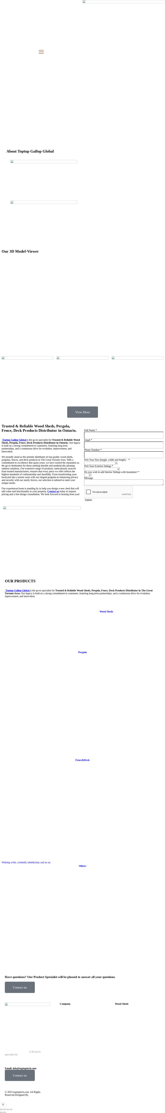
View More (82, 412)
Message (88, 478)
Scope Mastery (36, 1095)
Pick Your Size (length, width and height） (107, 459)
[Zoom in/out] (11, 1109)
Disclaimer (121, 1094)
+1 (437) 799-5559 (20, 1065)
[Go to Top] (3, 1105)
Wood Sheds (136, 425)
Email (88, 440)
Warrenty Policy (139, 1094)
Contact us (20, 987)
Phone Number (93, 449)
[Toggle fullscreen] (7, 1109)
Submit (88, 500)
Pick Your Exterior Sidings (98, 466)
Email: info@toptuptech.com (20, 1068)
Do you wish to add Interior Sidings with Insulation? (111, 472)
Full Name (90, 430)
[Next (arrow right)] (4, 1112)
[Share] (4, 1109)
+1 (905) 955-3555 (40, 1065)
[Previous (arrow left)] (1, 1112)
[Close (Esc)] (1, 1109)
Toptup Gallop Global (14, 439)
